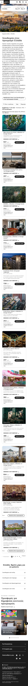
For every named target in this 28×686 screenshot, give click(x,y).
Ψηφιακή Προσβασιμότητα (8, 677)
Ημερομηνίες (20, 7)
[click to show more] (26, 623)
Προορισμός (7, 7)
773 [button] (4, 243)
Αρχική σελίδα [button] (5, 33)
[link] (8, 143)
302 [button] (4, 397)
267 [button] (4, 176)
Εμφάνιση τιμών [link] (19, 142)
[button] (7, 8)
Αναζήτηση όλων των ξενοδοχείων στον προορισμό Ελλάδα (14, 98)
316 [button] (4, 209)
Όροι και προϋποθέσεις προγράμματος (11, 673)
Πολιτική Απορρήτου (7, 675)
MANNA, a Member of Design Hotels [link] (13, 204)
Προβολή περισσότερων (7, 606)
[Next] (23, 122)
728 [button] (4, 284)
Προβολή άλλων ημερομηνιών (16, 515)
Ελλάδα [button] (13, 33)
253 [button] (4, 321)
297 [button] (4, 360)
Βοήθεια (15, 678)
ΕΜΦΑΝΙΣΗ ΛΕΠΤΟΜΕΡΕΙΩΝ (10, 139)
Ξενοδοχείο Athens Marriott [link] (11, 348)
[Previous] (4, 122)
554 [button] (4, 475)
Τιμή (17, 104)
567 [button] (4, 142)
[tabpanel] (14, 8)
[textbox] (7, 9)
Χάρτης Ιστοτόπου (6, 678)
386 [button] (4, 436)
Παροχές (23, 104)
